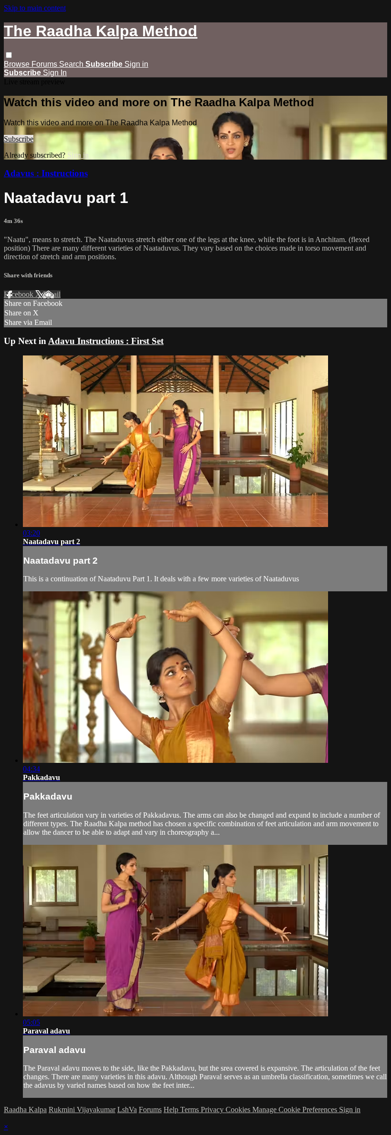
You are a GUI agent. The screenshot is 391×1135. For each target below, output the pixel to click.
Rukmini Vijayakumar (82, 1109)
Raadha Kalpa (25, 1109)
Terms (190, 1109)
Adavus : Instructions (46, 173)
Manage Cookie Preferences (295, 1109)
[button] (9, 55)
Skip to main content (35, 8)
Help (172, 1109)
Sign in (136, 64)
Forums (45, 64)
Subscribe (18, 139)
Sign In (55, 73)
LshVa (127, 1109)
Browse (17, 64)
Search (72, 64)
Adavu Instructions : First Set (106, 341)
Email (52, 294)
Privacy (213, 1109)
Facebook (19, 294)
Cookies (239, 1109)
